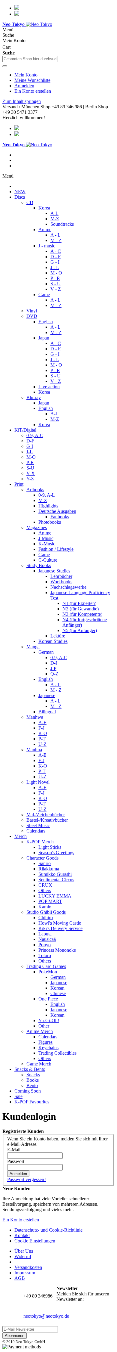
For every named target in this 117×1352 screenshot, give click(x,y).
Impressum (24, 1272)
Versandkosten (28, 1267)
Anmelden (24, 85)
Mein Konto (26, 74)
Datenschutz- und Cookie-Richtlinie (48, 1230)
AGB (19, 1278)
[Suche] (4, 66)
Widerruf (22, 1256)
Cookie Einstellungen (34, 1240)
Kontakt (22, 1235)
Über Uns (23, 1251)
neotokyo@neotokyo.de (46, 1316)
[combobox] (30, 59)
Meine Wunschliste (32, 80)
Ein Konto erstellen (32, 91)
